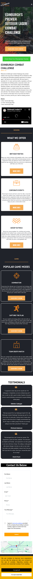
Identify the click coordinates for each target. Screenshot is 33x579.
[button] (31, 4)
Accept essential (16, 574)
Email (6, 492)
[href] (16, 547)
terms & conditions (18, 523)
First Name (7, 474)
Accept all (16, 570)
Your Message (8, 509)
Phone (6, 501)
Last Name (7, 483)
